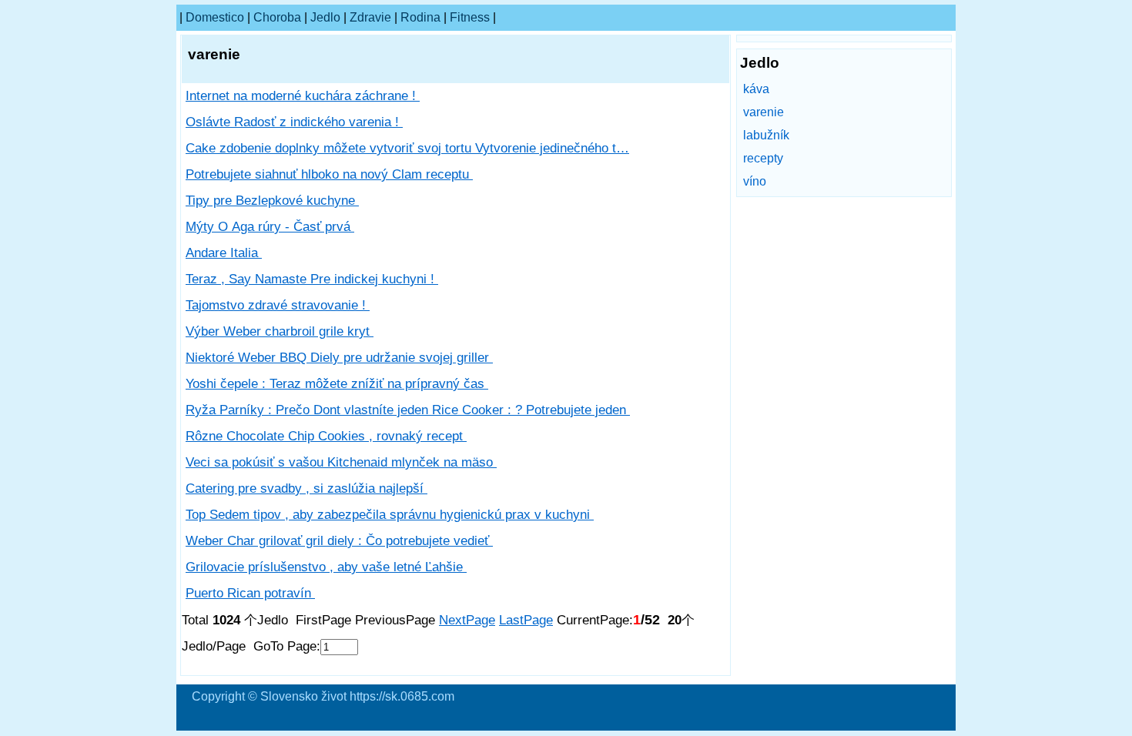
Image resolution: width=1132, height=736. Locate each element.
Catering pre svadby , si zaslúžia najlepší (306, 488)
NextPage (467, 620)
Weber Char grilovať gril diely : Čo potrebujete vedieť (339, 541)
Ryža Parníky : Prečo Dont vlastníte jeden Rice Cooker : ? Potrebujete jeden (408, 410)
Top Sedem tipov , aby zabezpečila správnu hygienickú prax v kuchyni (390, 514)
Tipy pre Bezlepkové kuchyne (272, 200)
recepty (763, 158)
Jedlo (325, 17)
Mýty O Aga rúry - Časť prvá (270, 226)
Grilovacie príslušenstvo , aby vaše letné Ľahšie (326, 567)
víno (754, 181)
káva (756, 88)
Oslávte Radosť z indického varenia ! (294, 122)
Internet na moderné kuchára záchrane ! (303, 96)
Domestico (215, 17)
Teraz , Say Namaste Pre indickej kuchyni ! (312, 279)
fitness (470, 17)
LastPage (526, 620)
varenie (763, 112)
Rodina (420, 17)
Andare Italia (224, 253)
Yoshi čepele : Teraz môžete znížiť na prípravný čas (337, 383)
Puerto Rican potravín (250, 593)
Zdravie (370, 17)
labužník (766, 135)
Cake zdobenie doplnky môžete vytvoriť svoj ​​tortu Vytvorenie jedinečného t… (407, 148)
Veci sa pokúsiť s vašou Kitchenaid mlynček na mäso (341, 462)
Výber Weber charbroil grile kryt (279, 331)
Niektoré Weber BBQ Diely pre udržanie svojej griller (339, 357)
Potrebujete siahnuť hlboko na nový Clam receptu (329, 174)
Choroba (277, 17)
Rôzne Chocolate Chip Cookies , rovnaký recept (326, 436)
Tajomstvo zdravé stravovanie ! (278, 305)
